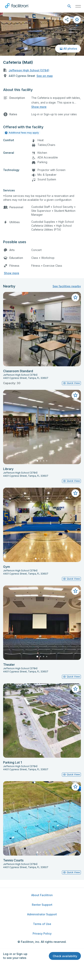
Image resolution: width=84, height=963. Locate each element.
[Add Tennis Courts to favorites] (75, 787)
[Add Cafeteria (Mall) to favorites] (77, 20)
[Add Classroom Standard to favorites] (75, 297)
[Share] (67, 20)
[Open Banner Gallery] (42, 34)
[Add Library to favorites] (75, 395)
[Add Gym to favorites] (75, 493)
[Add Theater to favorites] (75, 591)
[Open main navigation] (78, 6)
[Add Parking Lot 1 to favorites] (75, 689)
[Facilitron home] (16, 9)
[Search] (69, 6)
